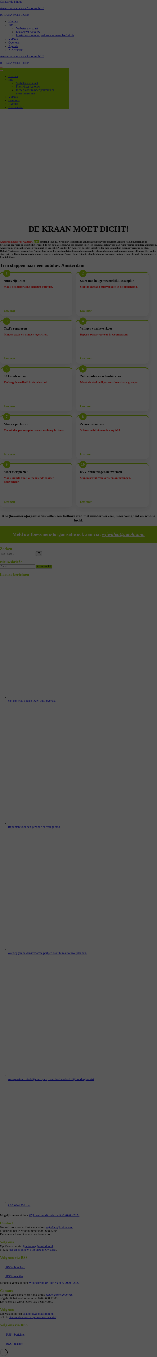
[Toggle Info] (66, 79)
